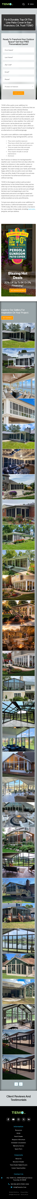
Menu (32, 4)
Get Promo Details (18, 290)
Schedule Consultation (18, 1142)
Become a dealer (18, 1162)
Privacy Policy (24, 1192)
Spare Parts (18, 1149)
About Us (18, 1158)
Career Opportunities (18, 1168)
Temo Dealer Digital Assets (18, 1165)
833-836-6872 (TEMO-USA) (19, 1184)
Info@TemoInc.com (19, 1187)
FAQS (18, 1133)
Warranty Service (18, 1146)
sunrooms (31, 209)
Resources (18, 1130)
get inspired (7, 318)
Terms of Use (24, 1194)
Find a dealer (18, 1136)
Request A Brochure (18, 1139)
